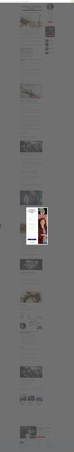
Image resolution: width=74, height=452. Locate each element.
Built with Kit (32, 242)
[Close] (46, 208)
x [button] (73, 0)
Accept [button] (72, 1)
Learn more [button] (26, 1)
